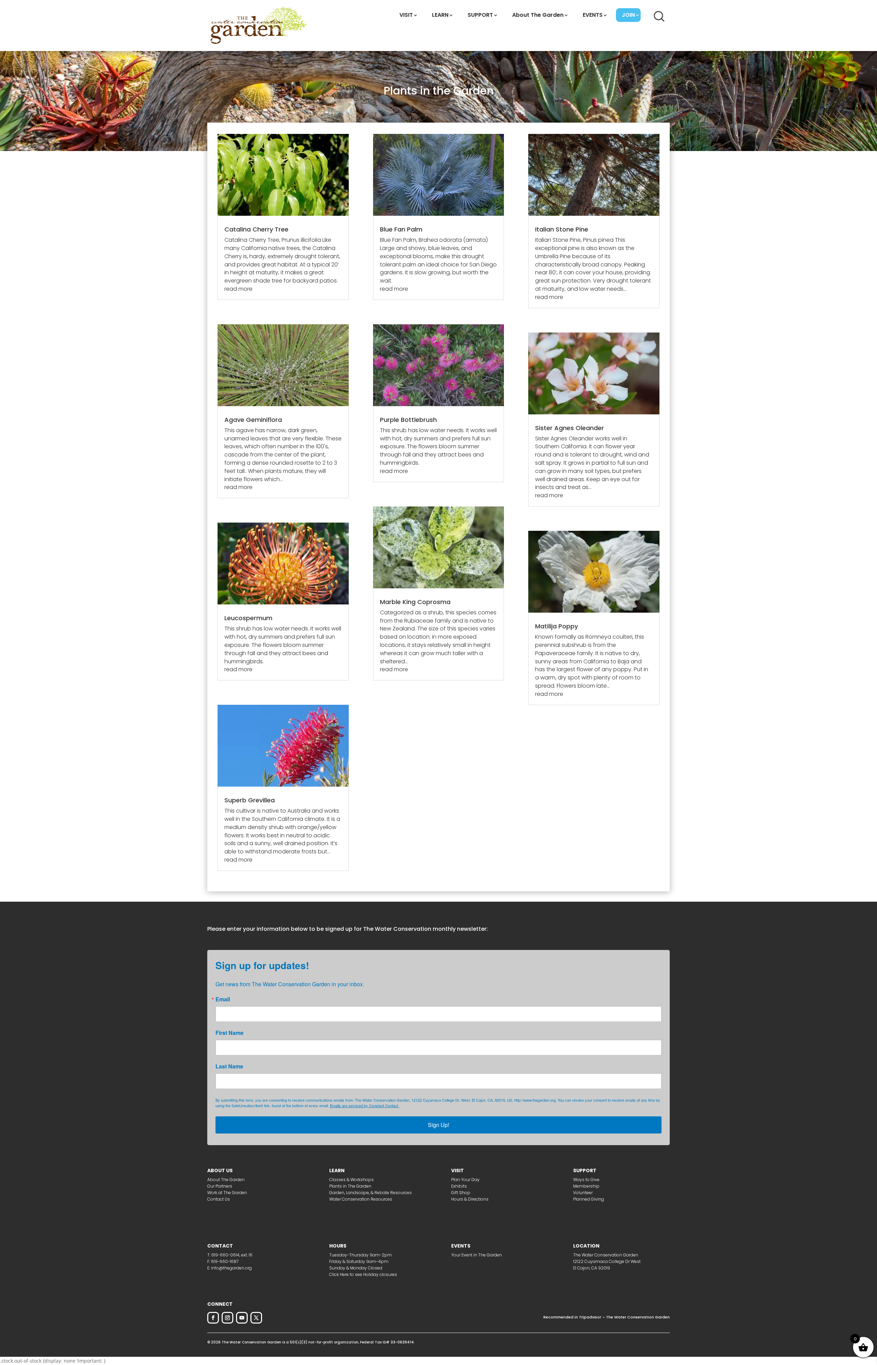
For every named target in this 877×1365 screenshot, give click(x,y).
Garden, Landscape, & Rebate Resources (370, 1192)
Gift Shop (460, 1192)
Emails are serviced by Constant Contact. (364, 1105)
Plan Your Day (465, 1179)
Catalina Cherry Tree (256, 229)
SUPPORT (480, 15)
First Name (229, 1033)
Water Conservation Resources (360, 1199)
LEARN (440, 15)
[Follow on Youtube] (242, 1318)
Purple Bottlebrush (408, 419)
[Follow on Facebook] (213, 1318)
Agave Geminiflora (253, 419)
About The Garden (538, 15)
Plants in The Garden (350, 1186)
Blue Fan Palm (401, 229)
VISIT (406, 15)
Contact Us (218, 1199)
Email (222, 999)
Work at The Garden (227, 1192)
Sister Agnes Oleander (569, 428)
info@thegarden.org (231, 1268)
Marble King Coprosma (415, 602)
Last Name (229, 1066)
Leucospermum (248, 618)
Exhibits (459, 1186)
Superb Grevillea (249, 800)
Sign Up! (438, 1125)
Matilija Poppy (556, 626)
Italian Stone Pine (561, 229)
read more (238, 289)
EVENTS (593, 15)
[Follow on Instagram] (227, 1318)
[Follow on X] (256, 1318)
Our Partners (219, 1186)
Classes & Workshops (351, 1179)
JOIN (628, 15)
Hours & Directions (470, 1199)
